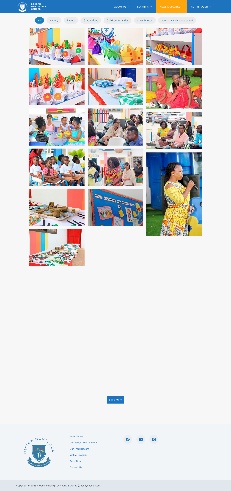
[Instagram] (141, 439)
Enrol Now (75, 461)
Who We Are (76, 436)
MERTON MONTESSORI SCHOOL (38, 6)
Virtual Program (78, 454)
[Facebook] (127, 439)
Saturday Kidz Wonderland (177, 20)
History (54, 20)
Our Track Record (79, 448)
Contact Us (76, 467)
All (39, 20)
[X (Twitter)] (153, 439)
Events (71, 20)
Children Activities (117, 20)
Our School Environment (83, 442)
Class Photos (145, 20)
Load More (115, 399)
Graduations (91, 20)
